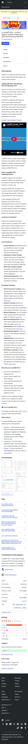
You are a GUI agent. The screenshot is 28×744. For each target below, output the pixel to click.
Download (5, 43)
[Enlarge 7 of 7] (24, 474)
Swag (17, 699)
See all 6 (24, 601)
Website (4, 120)
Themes (17, 681)
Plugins (17, 683)
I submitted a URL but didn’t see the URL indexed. (10, 516)
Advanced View (6, 612)
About (3, 678)
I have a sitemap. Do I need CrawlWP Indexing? (9, 548)
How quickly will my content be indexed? (8, 504)
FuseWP (6, 448)
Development (7, 61)
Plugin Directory (6, 7)
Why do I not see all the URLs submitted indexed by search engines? (9, 523)
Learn (3, 691)
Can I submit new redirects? (10, 535)
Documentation (11, 120)
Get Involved (18, 691)
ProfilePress (7, 441)
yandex (24, 607)
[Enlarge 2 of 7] (11, 471)
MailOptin (6, 427)
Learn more (7, 300)
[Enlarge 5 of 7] (11, 492)
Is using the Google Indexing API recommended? (10, 510)
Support (5, 65)
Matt (4, 707)
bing (14, 604)
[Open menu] (25, 2)
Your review (5, 639)
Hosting (4, 683)
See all (24, 639)
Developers (5, 697)
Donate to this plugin (7, 668)
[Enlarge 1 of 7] (11, 462)
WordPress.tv (6, 699)
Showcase (18, 678)
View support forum (7, 654)
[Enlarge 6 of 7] (24, 462)
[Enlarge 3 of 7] (11, 477)
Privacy (4, 686)
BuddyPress (6, 713)
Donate (18, 697)
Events (17, 694)
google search (19, 604)
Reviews (5, 53)
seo (25, 604)
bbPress (5, 710)
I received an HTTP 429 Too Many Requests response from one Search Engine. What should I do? (12, 541)
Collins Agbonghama (10, 575)
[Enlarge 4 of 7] (11, 484)
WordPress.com (7, 705)
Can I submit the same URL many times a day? (8, 530)
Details (5, 49)
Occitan (7, 720)
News (3, 681)
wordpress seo (17, 607)
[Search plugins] (18, 17)
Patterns (17, 686)
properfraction (8, 39)
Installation (6, 57)
